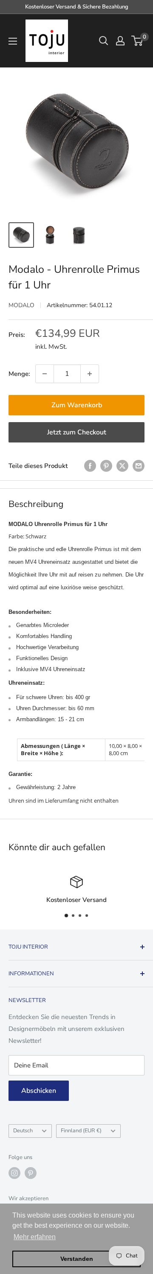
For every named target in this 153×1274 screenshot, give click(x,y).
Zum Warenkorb (76, 405)
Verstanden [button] (76, 1258)
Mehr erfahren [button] (35, 1236)
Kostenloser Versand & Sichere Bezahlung (76, 7)
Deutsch (23, 1130)
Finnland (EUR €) (81, 1130)
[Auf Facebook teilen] (90, 465)
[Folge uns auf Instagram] (14, 1173)
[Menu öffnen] (12, 41)
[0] (137, 41)
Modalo (21, 305)
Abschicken (38, 1090)
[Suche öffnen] (103, 40)
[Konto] (120, 40)
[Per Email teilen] (138, 465)
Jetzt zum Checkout (76, 432)
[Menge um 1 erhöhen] (90, 374)
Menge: (19, 374)
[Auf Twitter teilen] (122, 465)
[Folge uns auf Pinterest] (31, 1173)
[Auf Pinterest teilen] (106, 465)
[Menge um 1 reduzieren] (45, 374)
